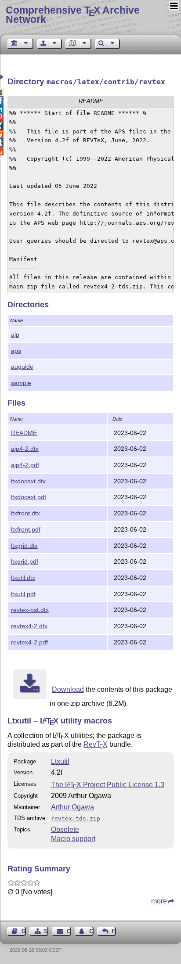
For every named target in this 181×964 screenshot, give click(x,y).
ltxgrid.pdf (24, 561)
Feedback (114, 931)
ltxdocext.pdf (28, 496)
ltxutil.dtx (23, 577)
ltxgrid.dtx (24, 545)
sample (21, 382)
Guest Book (24, 931)
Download (68, 689)
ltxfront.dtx (25, 513)
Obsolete (65, 829)
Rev (95, 744)
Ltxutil (60, 761)
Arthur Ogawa (72, 807)
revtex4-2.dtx (29, 625)
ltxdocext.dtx (28, 481)
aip (15, 334)
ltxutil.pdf (23, 593)
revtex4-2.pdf (29, 642)
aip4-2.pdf (25, 464)
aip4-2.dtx (25, 448)
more (159, 901)
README (24, 432)
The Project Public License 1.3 (107, 784)
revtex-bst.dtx (30, 609)
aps (16, 350)
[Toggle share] (2, 77)
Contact (69, 931)
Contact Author (91, 931)
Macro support (73, 838)
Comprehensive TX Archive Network (73, 14)
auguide (22, 366)
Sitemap (46, 931)
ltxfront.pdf (25, 529)
